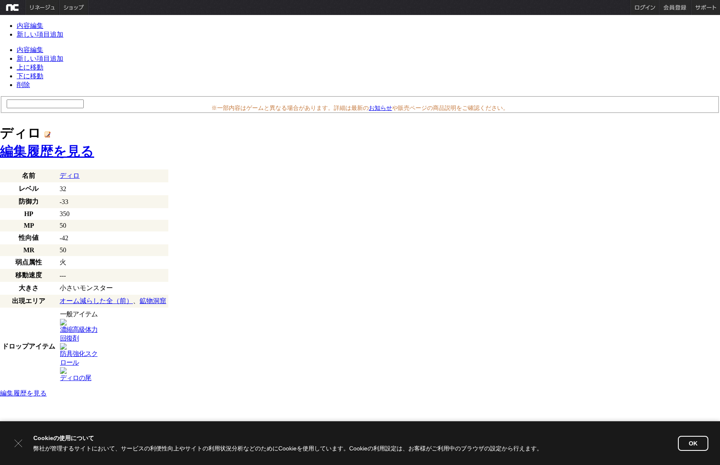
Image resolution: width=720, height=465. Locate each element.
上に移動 (30, 67)
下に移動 (30, 76)
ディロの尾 (75, 377)
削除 (23, 84)
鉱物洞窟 (153, 300)
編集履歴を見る (47, 151)
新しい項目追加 (40, 34)
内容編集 (30, 25)
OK (693, 443)
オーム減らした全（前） (96, 300)
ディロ (70, 175)
